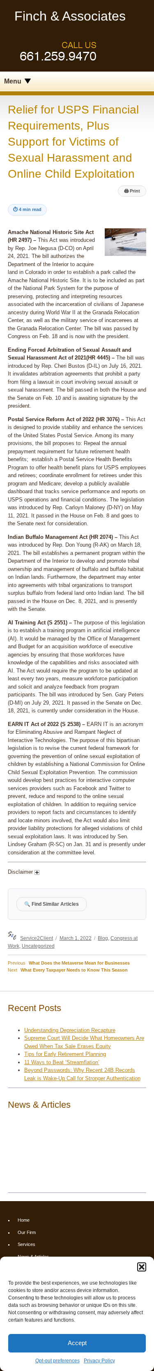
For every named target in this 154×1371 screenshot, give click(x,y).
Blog (103, 938)
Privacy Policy (99, 1361)
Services (26, 1244)
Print (132, 190)
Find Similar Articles (51, 904)
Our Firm (27, 1232)
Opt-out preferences (57, 1361)
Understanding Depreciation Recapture (69, 1030)
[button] (142, 1267)
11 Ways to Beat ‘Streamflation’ (61, 1062)
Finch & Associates (70, 16)
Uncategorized (38, 946)
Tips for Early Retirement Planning (65, 1054)
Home (24, 1220)
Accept (77, 1342)
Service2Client (36, 938)
